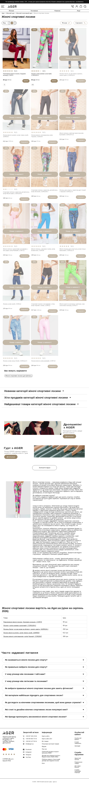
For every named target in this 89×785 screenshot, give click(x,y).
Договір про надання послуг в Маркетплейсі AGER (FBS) (51, 756)
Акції (78, 11)
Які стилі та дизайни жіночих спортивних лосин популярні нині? (36, 710)
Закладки (77, 746)
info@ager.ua (30, 744)
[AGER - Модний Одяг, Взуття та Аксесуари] (12, 6)
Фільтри (64, 23)
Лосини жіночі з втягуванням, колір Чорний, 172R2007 (22, 636)
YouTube (28, 757)
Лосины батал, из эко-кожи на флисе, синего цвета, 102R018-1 (25, 629)
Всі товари (45, 741)
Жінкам (11, 11)
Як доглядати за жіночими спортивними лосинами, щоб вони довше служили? (43, 702)
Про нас (44, 749)
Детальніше (69, 436)
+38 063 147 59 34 (31, 741)
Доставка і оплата (78, 766)
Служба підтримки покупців (78, 771)
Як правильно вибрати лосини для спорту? (26, 667)
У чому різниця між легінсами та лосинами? (26, 681)
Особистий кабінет (78, 739)
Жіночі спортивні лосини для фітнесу (18, 376)
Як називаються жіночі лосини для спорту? (26, 660)
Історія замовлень (78, 742)
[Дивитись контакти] (72, 6)
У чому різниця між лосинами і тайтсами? (25, 674)
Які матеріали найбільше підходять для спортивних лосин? (34, 695)
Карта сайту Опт (47, 738)
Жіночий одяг (10, 13)
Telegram (28, 754)
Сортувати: (79, 23)
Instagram (28, 752)
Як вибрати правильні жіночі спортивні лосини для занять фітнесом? (39, 688)
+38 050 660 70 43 (31, 738)
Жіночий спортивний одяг (24, 13)
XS (33, 85)
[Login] (77, 6)
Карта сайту (45, 736)
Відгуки (44, 746)
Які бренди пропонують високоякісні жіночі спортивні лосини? (36, 717)
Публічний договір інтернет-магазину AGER (50, 752)
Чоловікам (34, 11)
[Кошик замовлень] (81, 6)
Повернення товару (78, 762)
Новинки (57, 11)
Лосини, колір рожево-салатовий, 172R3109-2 (19, 625)
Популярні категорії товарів (50, 744)
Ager (3, 13)
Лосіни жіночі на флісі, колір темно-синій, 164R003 (21, 633)
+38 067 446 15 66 (31, 736)
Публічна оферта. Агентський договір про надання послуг (51, 760)
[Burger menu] (2, 7)
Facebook (28, 749)
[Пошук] (85, 6)
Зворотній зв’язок (78, 759)
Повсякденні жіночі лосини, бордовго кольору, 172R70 (22, 622)
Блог (43, 763)
